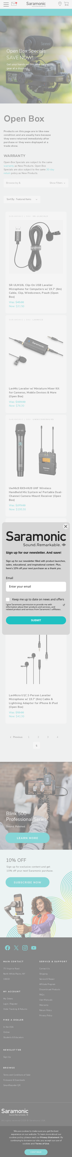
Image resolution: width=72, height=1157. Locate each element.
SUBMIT (36, 620)
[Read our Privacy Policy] (64, 605)
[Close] (66, 526)
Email (9, 578)
